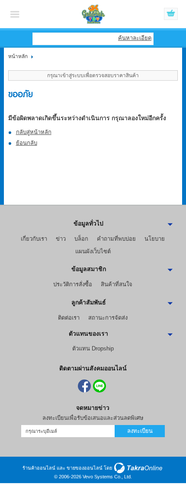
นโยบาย (154, 238)
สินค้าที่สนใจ (116, 284)
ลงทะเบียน (140, 431)
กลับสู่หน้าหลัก (33, 132)
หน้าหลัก (18, 56)
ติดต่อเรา (69, 317)
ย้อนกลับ (26, 143)
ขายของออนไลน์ (85, 468)
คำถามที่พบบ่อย (116, 238)
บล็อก (81, 238)
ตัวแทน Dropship (93, 348)
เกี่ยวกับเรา (34, 238)
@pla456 (99, 385)
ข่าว (61, 238)
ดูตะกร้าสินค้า (171, 14)
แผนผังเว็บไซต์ (93, 251)
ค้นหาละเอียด (134, 38)
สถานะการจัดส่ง (108, 317)
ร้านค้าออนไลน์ (38, 468)
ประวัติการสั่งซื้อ (72, 284)
